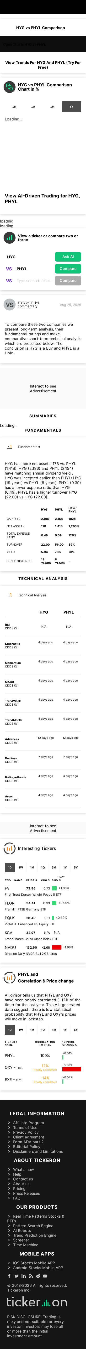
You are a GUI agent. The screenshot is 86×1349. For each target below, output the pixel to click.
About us (21, 1183)
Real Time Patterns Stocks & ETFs (35, 1218)
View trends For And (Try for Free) (43, 65)
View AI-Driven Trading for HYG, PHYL (42, 198)
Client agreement (28, 1137)
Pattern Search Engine (33, 1225)
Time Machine (25, 1244)
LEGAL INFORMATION (37, 1113)
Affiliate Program (28, 1122)
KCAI (9, 932)
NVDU (10, 947)
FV (7, 888)
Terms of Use (25, 1127)
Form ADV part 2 (28, 1141)
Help (17, 1174)
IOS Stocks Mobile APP (34, 1263)
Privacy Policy (26, 1132)
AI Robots (22, 1230)
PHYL (10, 1055)
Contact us (23, 1179)
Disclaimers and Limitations (38, 1151)
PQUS (10, 917)
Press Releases (26, 1193)
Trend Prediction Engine (34, 1235)
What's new (23, 1169)
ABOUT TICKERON (37, 1160)
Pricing (19, 1188)
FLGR (9, 903)
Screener (21, 1240)
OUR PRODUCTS (37, 1207)
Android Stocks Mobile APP (38, 1267)
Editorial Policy (26, 1146)
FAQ (16, 1198)
